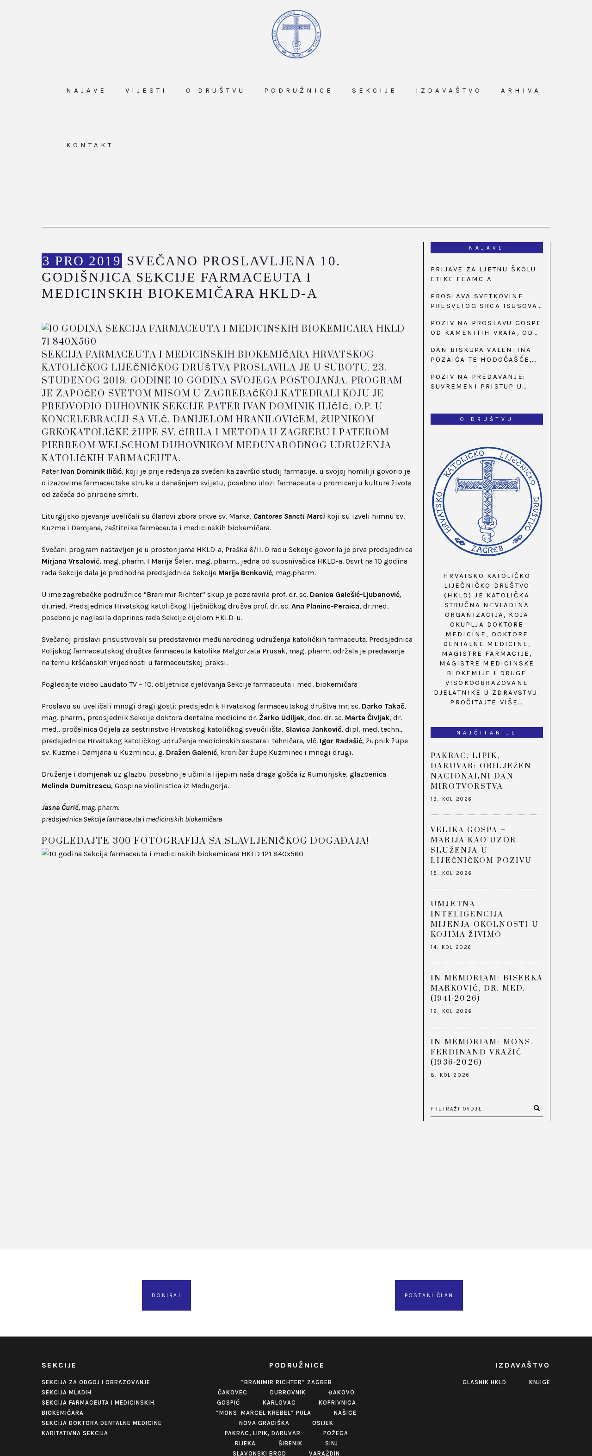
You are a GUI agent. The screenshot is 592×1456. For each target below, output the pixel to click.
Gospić (228, 1402)
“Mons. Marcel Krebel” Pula (263, 1412)
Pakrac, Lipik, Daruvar (263, 1433)
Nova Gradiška (264, 1422)
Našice (345, 1412)
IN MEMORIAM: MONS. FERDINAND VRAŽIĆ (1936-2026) (482, 1052)
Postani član (429, 1295)
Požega (335, 1433)
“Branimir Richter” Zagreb (286, 1382)
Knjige (539, 1382)
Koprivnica (337, 1402)
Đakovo (341, 1392)
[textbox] (228, 841)
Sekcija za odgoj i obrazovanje (96, 1382)
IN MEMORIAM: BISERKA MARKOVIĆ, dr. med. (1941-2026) (487, 988)
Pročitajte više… (486, 702)
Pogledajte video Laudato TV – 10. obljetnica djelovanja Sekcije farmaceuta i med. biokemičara (200, 684)
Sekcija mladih (67, 1392)
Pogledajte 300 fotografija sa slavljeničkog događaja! (205, 841)
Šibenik (290, 1443)
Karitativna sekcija (75, 1433)
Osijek (322, 1422)
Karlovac (279, 1402)
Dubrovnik (288, 1392)
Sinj (331, 1443)
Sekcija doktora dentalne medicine (102, 1422)
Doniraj (166, 1295)
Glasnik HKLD (484, 1382)
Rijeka (245, 1443)
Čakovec (232, 1392)
